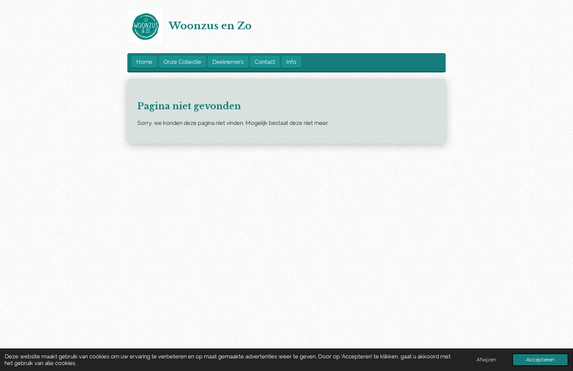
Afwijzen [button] (486, 360)
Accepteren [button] (540, 360)
